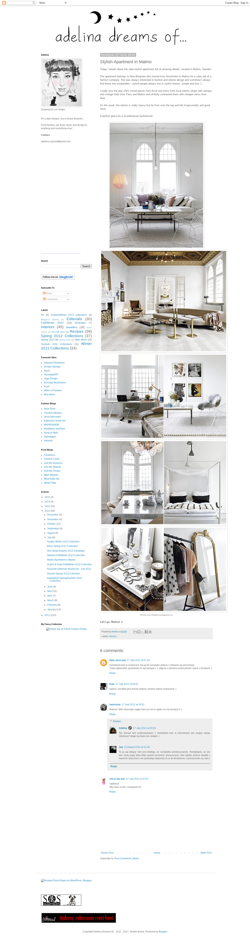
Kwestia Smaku (52, 470)
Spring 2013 (47, 339)
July (49, 537)
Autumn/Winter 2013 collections (69, 315)
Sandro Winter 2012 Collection (63, 541)
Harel (47, 370)
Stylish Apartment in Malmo (61, 559)
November (53, 519)
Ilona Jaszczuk (117, 660)
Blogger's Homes (50, 319)
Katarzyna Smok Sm (54, 420)
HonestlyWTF (51, 374)
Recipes (77, 331)
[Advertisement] (65, 661)
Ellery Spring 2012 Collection (62, 546)
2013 (48, 506)
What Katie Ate (51, 478)
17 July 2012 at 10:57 (137, 779)
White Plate (50, 483)
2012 (48, 510)
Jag (121, 747)
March (50, 600)
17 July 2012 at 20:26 (144, 728)
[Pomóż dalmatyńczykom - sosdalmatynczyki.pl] (61, 905)
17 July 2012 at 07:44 (138, 660)
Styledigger (50, 436)
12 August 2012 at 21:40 (137, 747)
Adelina (123, 728)
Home (157, 852)
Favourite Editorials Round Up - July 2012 (69, 569)
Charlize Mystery (53, 412)
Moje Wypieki (51, 475)
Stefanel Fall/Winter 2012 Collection (66, 555)
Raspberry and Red (54, 428)
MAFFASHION (51, 424)
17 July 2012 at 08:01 (127, 684)
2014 (48, 501)
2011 (48, 615)
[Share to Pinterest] (150, 632)
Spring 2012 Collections (62, 336)
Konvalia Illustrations (55, 382)
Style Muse (81, 339)
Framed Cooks (52, 459)
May (49, 591)
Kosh (46, 386)
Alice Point (49, 408)
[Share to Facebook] (146, 632)
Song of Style (51, 432)
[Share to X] (143, 632)
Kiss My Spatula (52, 467)
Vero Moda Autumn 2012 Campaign (66, 550)
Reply (112, 673)
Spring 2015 (65, 340)
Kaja (111, 684)
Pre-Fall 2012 (58, 332)
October (51, 523)
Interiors (113, 636)
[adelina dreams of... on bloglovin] (58, 279)
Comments (52, 299)
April (50, 595)
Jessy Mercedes (52, 416)
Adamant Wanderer (54, 362)
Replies (117, 721)
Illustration (80, 323)
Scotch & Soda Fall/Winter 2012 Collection (69, 564)
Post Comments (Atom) (126, 858)
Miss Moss (49, 394)
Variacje (48, 440)
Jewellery (71, 327)
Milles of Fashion (53, 390)
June (50, 586)
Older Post (206, 852)
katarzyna (115, 704)
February (52, 604)
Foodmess (49, 455)
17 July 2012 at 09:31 (133, 704)
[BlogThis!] (139, 632)
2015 (48, 497)
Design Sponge (52, 366)
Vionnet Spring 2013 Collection (63, 573)
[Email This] (135, 632)
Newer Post (107, 852)
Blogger (163, 931)
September (53, 528)
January (51, 609)
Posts (49, 293)
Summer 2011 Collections (56, 344)
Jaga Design (50, 378)
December (53, 514)
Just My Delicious (53, 463)
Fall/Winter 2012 (52, 322)
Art (42, 315)
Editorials (74, 319)
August (51, 533)
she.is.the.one (117, 779)
